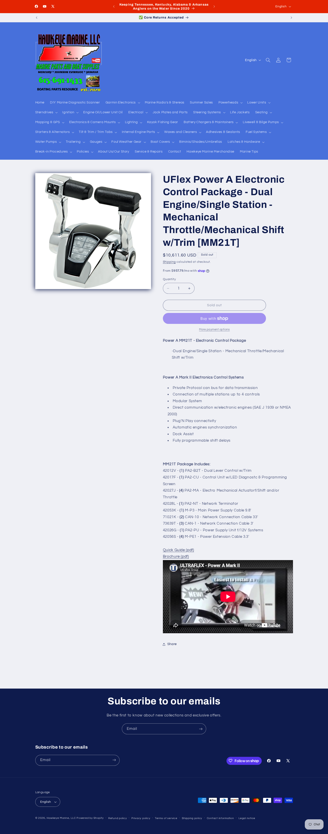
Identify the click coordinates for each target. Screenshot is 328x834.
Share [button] (172, 644)
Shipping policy (192, 818)
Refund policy (117, 818)
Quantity (169, 279)
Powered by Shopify (90, 818)
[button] (122, 103)
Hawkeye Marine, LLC (61, 818)
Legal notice (247, 818)
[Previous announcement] (114, 6)
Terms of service (166, 818)
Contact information (220, 818)
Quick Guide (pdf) (178, 550)
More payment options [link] (214, 329)
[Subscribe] (201, 728)
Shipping (169, 262)
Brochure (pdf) (176, 557)
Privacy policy (140, 818)
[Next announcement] (214, 6)
